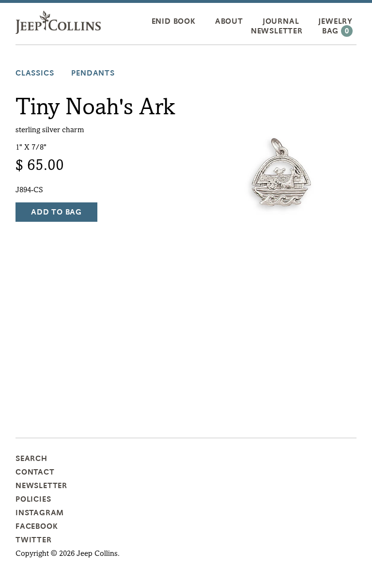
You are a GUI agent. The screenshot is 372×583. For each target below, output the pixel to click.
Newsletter (277, 31)
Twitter (34, 540)
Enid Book (174, 21)
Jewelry (335, 21)
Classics (35, 73)
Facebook (37, 526)
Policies (33, 499)
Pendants (92, 73)
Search (31, 458)
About (229, 21)
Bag (335, 31)
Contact (35, 472)
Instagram (40, 512)
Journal (281, 21)
